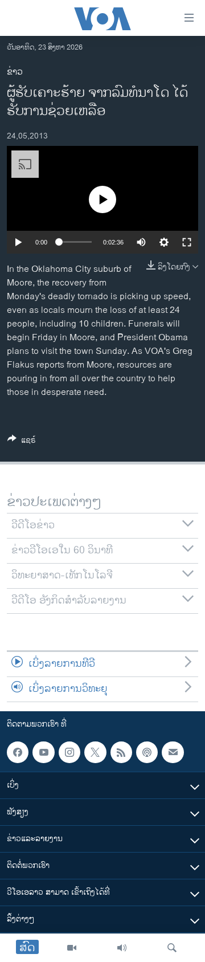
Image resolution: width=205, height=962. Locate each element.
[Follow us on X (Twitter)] (95, 752)
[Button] (21, 442)
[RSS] (121, 752)
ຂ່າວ (15, 72)
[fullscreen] (186, 242)
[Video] (72, 948)
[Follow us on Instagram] (69, 752)
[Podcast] (147, 752)
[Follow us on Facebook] (17, 752)
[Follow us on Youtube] (43, 752)
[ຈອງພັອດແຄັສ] (172, 752)
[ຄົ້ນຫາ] (172, 948)
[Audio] (122, 948)
